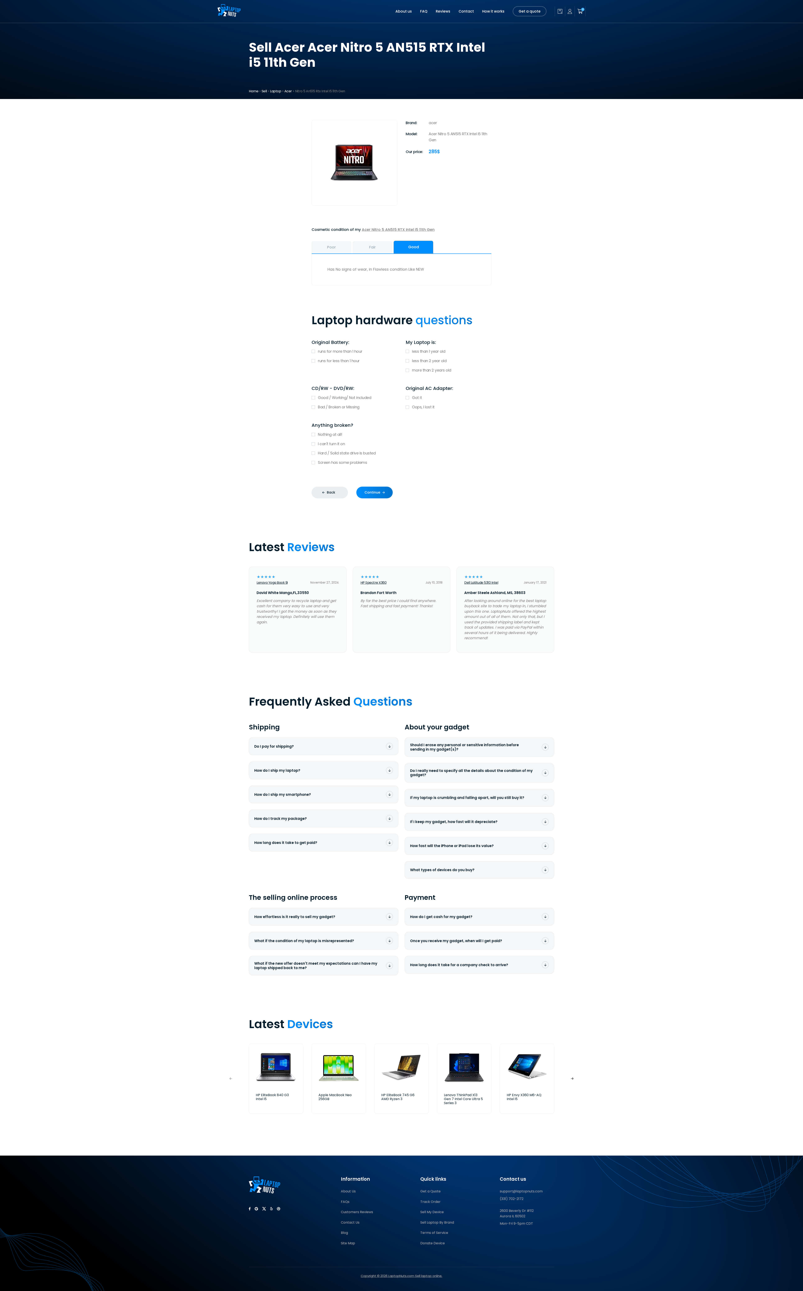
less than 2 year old (429, 360)
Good (413, 246)
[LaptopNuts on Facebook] (250, 1208)
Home (253, 91)
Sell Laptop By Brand (437, 1222)
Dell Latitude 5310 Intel (481, 582)
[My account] (570, 11)
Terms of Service (434, 1232)
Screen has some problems (342, 462)
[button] (572, 1079)
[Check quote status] (560, 11)
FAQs (345, 1201)
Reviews (443, 11)
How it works (493, 11)
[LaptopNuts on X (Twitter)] (264, 1208)
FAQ (423, 11)
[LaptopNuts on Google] (256, 1208)
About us (403, 11)
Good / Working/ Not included (344, 397)
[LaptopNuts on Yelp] (271, 1208)
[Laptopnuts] (229, 15)
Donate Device (432, 1243)
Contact (466, 11)
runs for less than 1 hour (339, 360)
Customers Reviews (357, 1212)
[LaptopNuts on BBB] (278, 1208)
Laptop (275, 91)
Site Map (348, 1243)
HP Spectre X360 (374, 582)
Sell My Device (432, 1212)
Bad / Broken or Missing (338, 407)
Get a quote (530, 11)
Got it (417, 397)
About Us (348, 1191)
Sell (264, 91)
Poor (331, 247)
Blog (344, 1232)
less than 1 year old (428, 351)
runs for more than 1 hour (340, 351)
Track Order (430, 1201)
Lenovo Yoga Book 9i (272, 582)
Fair (372, 247)
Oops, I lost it (423, 407)
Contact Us (350, 1222)
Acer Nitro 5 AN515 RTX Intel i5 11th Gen (398, 229)
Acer (288, 91)
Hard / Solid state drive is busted (347, 453)
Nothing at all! (330, 434)
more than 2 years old (431, 370)
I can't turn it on (331, 443)
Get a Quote (430, 1191)
